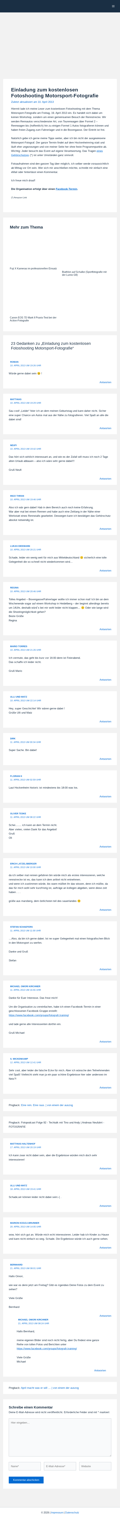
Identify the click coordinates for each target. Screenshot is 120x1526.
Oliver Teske (18, 813)
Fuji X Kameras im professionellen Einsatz (33, 268)
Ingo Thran (17, 496)
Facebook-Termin (66, 189)
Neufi (13, 445)
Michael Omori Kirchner (25, 986)
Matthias (15, 399)
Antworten (105, 382)
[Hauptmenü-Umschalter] (113, 6)
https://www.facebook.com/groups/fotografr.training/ (39, 1015)
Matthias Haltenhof (22, 1144)
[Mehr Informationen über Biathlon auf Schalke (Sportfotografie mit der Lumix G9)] (86, 251)
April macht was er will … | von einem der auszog (50, 1387)
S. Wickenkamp (19, 1059)
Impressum (57, 1512)
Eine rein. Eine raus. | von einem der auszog (47, 1105)
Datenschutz (72, 1512)
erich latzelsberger (23, 863)
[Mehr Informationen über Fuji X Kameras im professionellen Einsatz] (34, 249)
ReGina (14, 587)
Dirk (12, 738)
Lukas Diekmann (20, 546)
